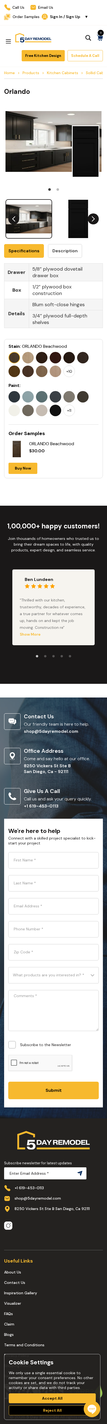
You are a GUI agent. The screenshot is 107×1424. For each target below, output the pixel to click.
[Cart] (100, 38)
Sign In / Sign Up (69, 16)
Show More (30, 634)
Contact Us (14, 1282)
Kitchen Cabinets (62, 72)
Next (93, 218)
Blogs (9, 1334)
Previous (13, 218)
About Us (12, 1272)
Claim (9, 1324)
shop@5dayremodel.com (51, 731)
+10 (69, 371)
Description (65, 251)
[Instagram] (8, 1226)
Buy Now (23, 468)
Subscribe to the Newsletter (45, 1044)
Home (9, 72)
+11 (69, 410)
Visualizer (12, 1303)
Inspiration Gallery (20, 1292)
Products (30, 72)
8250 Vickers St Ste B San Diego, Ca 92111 (52, 1208)
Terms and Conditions (24, 1344)
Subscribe (78, 1173)
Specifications (24, 251)
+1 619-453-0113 (41, 806)
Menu (8, 41)
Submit (54, 1090)
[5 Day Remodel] (33, 38)
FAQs (8, 1313)
